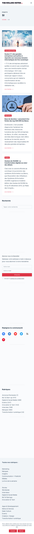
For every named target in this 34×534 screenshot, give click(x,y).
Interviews (5, 492)
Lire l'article (9, 89)
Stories (4, 487)
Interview (5, 407)
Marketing (8, 115)
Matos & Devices (8, 509)
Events (7, 157)
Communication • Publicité (11, 476)
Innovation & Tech (10, 50)
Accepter (13, 531)
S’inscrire (17, 275)
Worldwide (5, 490)
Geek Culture (6, 511)
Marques (5, 410)
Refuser (21, 531)
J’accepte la (14, 278)
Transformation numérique (11, 412)
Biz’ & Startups (7, 497)
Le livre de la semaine (9, 481)
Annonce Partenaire (9, 395)
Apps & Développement (10, 506)
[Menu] (31, 3)
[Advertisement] (17, 232)
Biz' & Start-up (7, 397)
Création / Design (8, 516)
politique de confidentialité (17, 278)
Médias (4, 478)
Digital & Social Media (9, 400)
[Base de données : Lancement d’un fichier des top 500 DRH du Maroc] (17, 103)
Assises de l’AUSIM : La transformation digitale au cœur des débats (16, 163)
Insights (5, 474)
